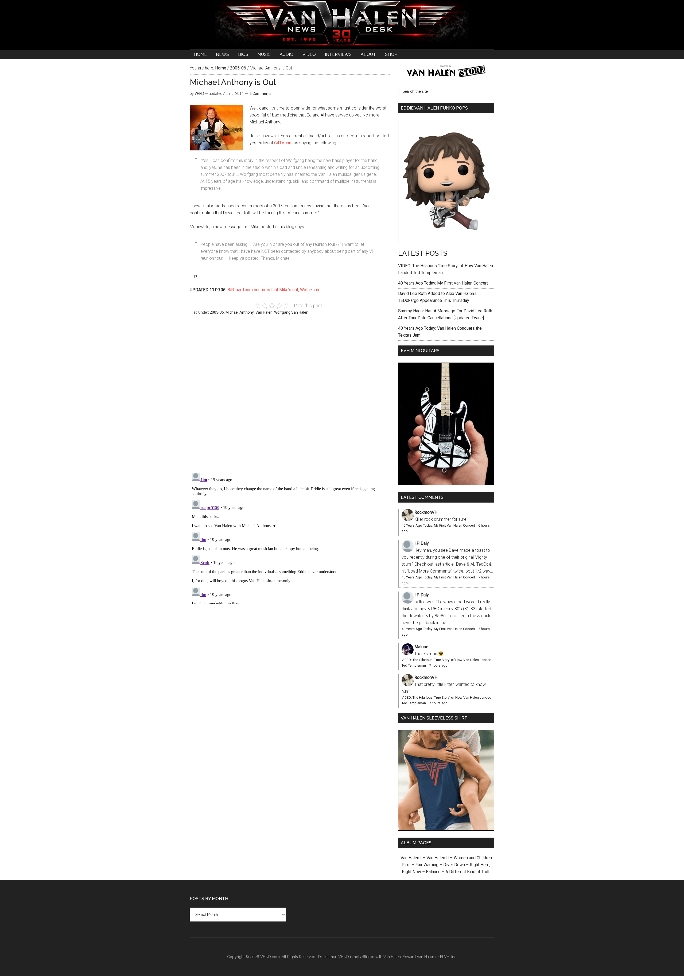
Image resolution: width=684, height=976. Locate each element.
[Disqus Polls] (290, 397)
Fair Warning (426, 864)
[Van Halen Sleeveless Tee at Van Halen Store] (446, 829)
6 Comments (260, 93)
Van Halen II (437, 857)
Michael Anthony (240, 312)
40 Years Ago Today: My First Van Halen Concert (443, 283)
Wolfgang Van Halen (291, 312)
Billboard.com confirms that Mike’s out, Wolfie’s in (273, 289)
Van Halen (264, 312)
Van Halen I (411, 857)
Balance (433, 871)
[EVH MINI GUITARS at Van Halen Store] (446, 483)
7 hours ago (438, 665)
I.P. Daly (421, 543)
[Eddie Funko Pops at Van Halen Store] (446, 240)
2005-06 (217, 312)
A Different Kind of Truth (468, 871)
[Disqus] (290, 537)
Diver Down (454, 864)
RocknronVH (425, 512)
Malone (421, 646)
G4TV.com (283, 142)
